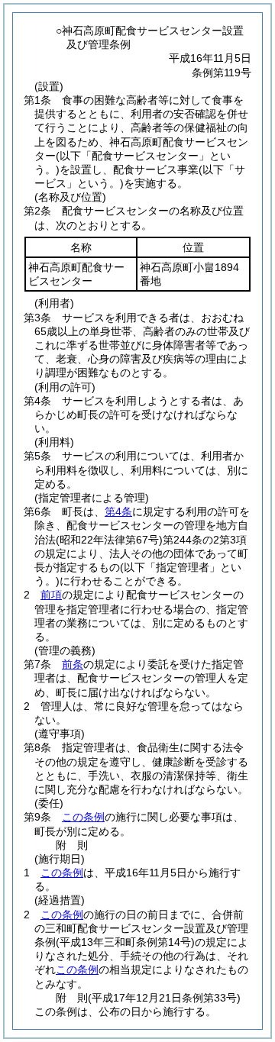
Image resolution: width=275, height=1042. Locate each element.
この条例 (83, 817)
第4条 (118, 511)
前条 (72, 664)
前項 (51, 595)
